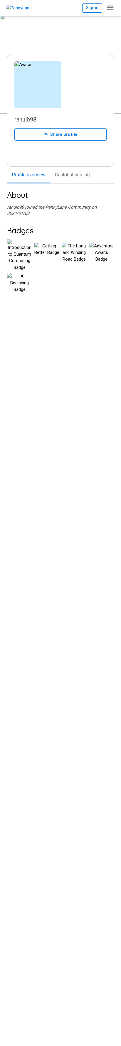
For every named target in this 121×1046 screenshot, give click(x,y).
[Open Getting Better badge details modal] (46, 255)
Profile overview (29, 175)
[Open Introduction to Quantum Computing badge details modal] (19, 255)
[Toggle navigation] (110, 8)
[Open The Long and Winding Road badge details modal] (74, 255)
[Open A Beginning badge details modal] (19, 285)
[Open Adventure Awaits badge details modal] (101, 255)
